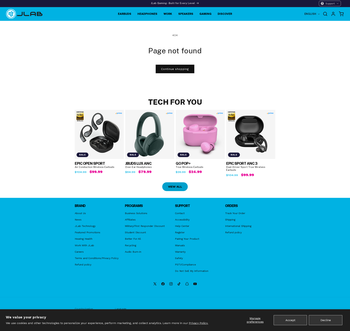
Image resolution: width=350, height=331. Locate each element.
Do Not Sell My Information (191, 270)
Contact (180, 213)
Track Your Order (235, 213)
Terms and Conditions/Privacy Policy (96, 258)
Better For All (133, 238)
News (78, 219)
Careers (79, 251)
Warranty (180, 251)
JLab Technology (85, 226)
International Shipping (238, 226)
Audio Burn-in (133, 251)
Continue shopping (175, 69)
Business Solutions (136, 213)
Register (180, 232)
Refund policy (83, 264)
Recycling (130, 245)
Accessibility (182, 219)
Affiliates (130, 219)
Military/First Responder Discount (145, 226)
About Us (80, 213)
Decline (325, 320)
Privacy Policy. (198, 323)
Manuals (180, 245)
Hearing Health (83, 238)
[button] (330, 3)
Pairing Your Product (187, 238)
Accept (290, 320)
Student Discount (135, 232)
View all (175, 186)
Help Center (182, 226)
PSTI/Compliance (185, 264)
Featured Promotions (87, 232)
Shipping (230, 219)
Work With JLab (84, 245)
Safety (179, 258)
